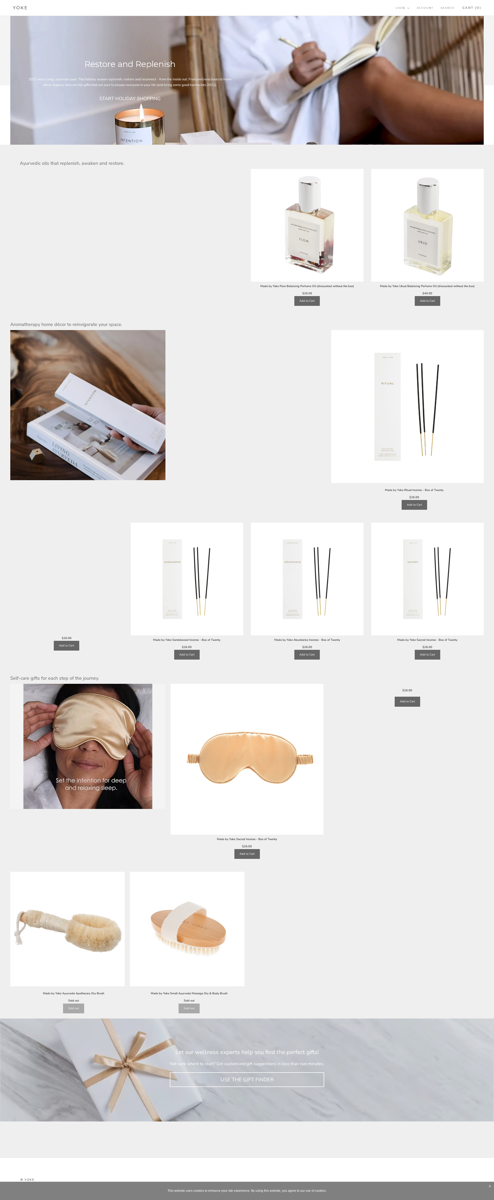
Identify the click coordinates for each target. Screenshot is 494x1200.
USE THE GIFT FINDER (247, 1079)
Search (447, 8)
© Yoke (27, 1179)
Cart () (471, 8)
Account (425, 8)
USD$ (400, 8)
